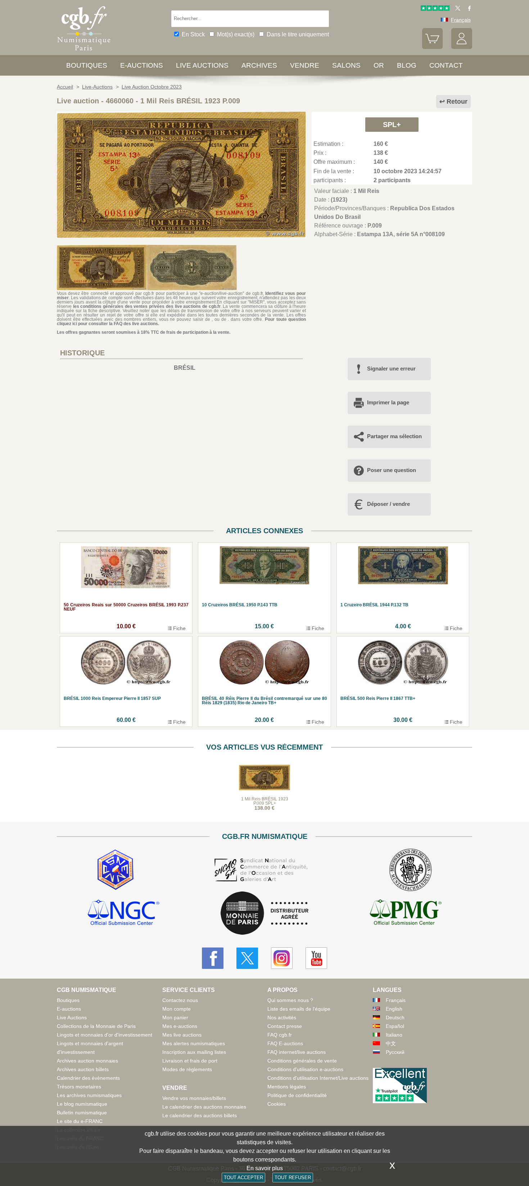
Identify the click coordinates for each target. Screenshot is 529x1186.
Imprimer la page (388, 402)
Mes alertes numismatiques (193, 1043)
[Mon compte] (461, 47)
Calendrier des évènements (88, 1078)
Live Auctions (72, 1017)
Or (379, 65)
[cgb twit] (456, 9)
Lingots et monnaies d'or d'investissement (104, 1035)
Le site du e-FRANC (80, 1121)
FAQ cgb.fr (279, 1035)
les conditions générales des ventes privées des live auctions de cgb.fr (147, 306)
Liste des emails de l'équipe (298, 1009)
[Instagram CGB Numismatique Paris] (282, 958)
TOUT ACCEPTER (243, 1177)
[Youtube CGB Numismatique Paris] (316, 958)
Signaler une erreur (391, 368)
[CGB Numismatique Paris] (84, 52)
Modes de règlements (187, 1069)
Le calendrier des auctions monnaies (204, 1107)
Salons (346, 65)
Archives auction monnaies (87, 1061)
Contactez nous (180, 1000)
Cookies (276, 1104)
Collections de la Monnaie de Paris (96, 1026)
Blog (406, 65)
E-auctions (141, 65)
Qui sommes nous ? (290, 1000)
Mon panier (175, 1017)
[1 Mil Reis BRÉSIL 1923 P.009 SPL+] (181, 236)
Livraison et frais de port (189, 1061)
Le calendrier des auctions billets (199, 1115)
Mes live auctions (182, 1035)
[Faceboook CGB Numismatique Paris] (212, 958)
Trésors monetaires (79, 1087)
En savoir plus (265, 1168)
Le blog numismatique (82, 1104)
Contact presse (284, 1026)
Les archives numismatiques (89, 1095)
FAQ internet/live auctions (296, 1052)
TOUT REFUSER (293, 1177)
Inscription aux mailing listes (194, 1052)
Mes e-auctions (179, 1026)
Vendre (304, 65)
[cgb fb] (467, 9)
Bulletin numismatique (82, 1112)
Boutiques (86, 65)
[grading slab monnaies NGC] (123, 913)
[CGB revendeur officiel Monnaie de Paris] (264, 913)
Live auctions (202, 65)
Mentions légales (286, 1087)
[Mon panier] (432, 47)
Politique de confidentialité (297, 1095)
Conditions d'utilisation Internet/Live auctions (318, 1078)
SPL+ (392, 124)
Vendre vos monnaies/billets (194, 1098)
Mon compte (176, 1009)
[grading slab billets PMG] (406, 913)
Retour (457, 101)
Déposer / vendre (388, 504)
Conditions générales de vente (302, 1061)
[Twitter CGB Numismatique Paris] (247, 958)
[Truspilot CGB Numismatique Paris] (435, 9)
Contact (446, 65)
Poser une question (391, 470)
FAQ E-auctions (285, 1043)
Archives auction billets (83, 1069)
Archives (259, 65)
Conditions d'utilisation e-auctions (305, 1069)
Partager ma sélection (394, 436)
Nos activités (281, 1017)
